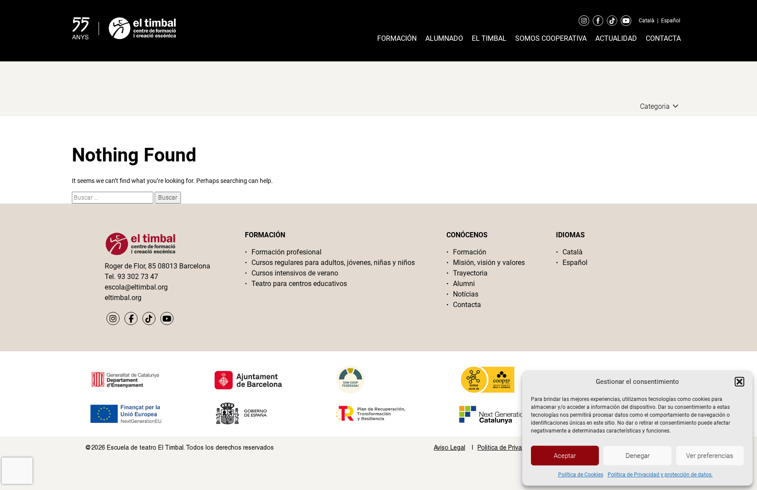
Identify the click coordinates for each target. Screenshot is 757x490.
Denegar (638, 456)
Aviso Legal (449, 447)
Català (646, 21)
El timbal (489, 38)
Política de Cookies (580, 475)
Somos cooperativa (551, 38)
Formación (397, 38)
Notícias (465, 294)
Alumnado (444, 38)
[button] (739, 381)
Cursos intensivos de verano (294, 273)
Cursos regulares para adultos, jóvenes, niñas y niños (333, 262)
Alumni (464, 283)
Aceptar (565, 456)
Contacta (663, 38)
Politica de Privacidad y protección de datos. (660, 475)
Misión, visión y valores (489, 262)
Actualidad (616, 38)
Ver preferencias (709, 456)
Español (670, 21)
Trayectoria (470, 273)
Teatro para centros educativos (299, 283)
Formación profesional (286, 252)
